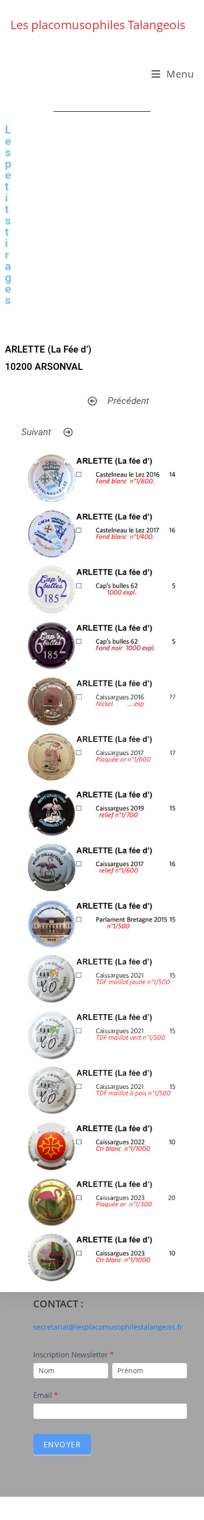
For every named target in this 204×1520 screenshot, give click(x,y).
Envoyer (62, 1444)
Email (45, 1395)
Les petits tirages (8, 215)
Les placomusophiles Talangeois (97, 24)
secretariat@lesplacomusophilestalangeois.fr (108, 1327)
